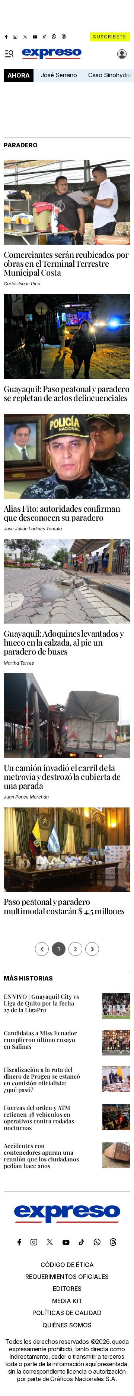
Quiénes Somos (67, 1325)
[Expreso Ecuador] (67, 1221)
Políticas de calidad (67, 1312)
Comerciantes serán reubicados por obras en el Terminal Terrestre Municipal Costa (66, 263)
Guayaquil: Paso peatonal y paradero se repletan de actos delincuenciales (66, 393)
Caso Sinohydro (110, 75)
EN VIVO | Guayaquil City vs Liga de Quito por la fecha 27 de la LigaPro (41, 1003)
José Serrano (59, 75)
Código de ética (67, 1264)
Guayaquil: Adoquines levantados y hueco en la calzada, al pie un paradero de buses (63, 642)
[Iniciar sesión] (122, 54)
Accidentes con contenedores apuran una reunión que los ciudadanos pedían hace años (41, 1156)
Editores (67, 1288)
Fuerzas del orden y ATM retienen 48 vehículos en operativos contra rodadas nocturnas (39, 1118)
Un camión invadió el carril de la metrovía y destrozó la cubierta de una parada (62, 776)
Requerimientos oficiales (67, 1276)
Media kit (67, 1301)
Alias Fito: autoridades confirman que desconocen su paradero (62, 513)
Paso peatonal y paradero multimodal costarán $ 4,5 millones (64, 906)
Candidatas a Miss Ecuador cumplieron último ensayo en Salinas (40, 1039)
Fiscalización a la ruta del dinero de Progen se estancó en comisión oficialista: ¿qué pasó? (42, 1080)
